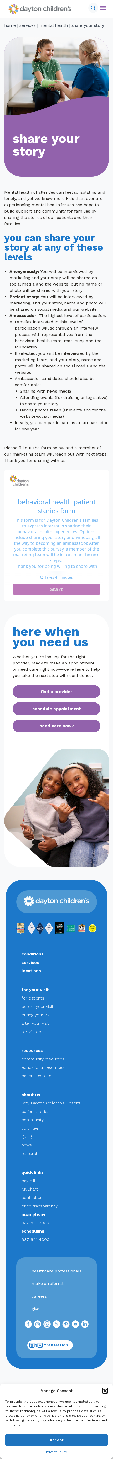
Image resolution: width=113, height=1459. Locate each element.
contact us (32, 1197)
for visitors (32, 1031)
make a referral (47, 1283)
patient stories (35, 1111)
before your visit (37, 1006)
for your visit (35, 989)
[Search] (93, 8)
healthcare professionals (56, 1270)
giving (27, 1136)
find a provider (56, 691)
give (35, 1308)
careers (39, 1296)
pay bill (28, 1180)
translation (56, 1344)
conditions (33, 953)
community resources (43, 1058)
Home (10, 25)
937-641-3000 (35, 1222)
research (30, 1153)
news (27, 1145)
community (33, 1119)
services (27, 25)
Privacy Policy (56, 1452)
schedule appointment (56, 708)
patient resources (39, 1075)
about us (31, 1094)
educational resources (43, 1067)
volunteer (31, 1128)
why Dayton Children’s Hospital (52, 1103)
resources (32, 1050)
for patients (33, 998)
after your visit (35, 1023)
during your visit (37, 1014)
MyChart (30, 1189)
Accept (57, 1440)
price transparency (40, 1205)
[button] (105, 1390)
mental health (53, 25)
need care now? (56, 725)
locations (31, 970)
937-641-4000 (35, 1239)
